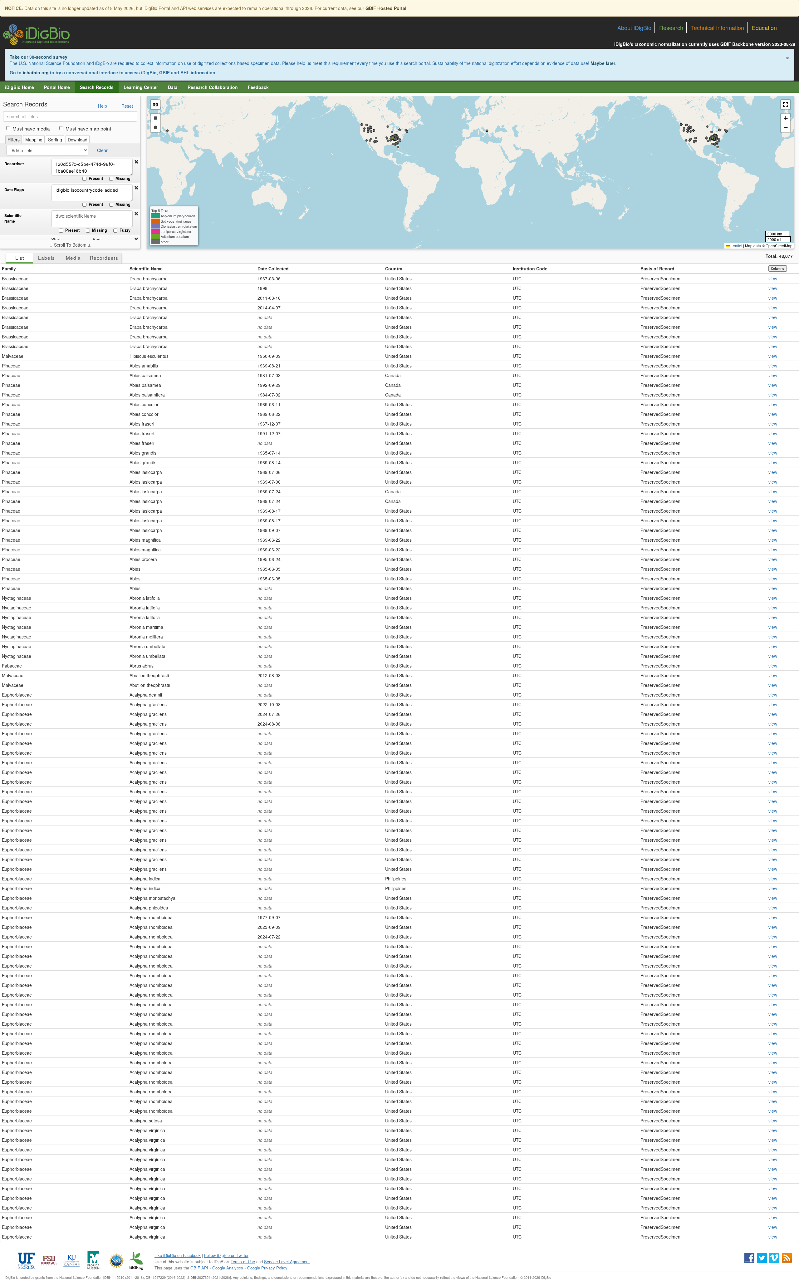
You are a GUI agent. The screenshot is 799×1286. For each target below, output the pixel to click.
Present (96, 178)
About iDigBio (634, 27)
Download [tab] (77, 139)
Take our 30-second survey (38, 57)
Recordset (14, 163)
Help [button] (102, 106)
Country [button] (393, 268)
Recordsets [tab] (104, 257)
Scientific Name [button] (146, 268)
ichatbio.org (36, 72)
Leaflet (736, 245)
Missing (122, 178)
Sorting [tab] (55, 139)
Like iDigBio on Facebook (177, 1255)
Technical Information (717, 27)
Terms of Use (243, 1261)
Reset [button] (127, 106)
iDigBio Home (19, 87)
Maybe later (603, 63)
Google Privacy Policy (267, 1268)
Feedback (258, 87)
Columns (777, 268)
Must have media (31, 128)
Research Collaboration (213, 87)
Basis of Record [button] (657, 268)
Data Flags (14, 189)
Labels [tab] (46, 257)
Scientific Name (13, 218)
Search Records (97, 87)
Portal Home (57, 87)
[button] (136, 162)
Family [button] (9, 268)
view (772, 278)
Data (173, 87)
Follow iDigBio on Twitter (226, 1255)
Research (671, 27)
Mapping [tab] (33, 139)
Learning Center (141, 87)
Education (764, 27)
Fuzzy (125, 230)
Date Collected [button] (273, 268)
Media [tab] (73, 257)
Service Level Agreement (287, 1261)
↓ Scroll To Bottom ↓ (70, 245)
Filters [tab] (13, 139)
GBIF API (199, 1268)
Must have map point (88, 128)
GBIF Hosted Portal (385, 8)
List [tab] (19, 257)
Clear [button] (102, 150)
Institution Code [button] (530, 268)
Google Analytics (227, 1268)
